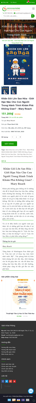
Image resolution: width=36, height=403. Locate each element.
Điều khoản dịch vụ (7, 354)
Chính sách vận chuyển (8, 366)
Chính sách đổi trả (7, 368)
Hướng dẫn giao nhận (8, 352)
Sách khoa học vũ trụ (12, 150)
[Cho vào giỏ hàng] (18, 294)
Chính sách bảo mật (7, 364)
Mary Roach (28, 152)
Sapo (31, 396)
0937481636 (8, 13)
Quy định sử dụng (7, 371)
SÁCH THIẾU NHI (18, 152)
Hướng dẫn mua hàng (8, 347)
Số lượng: (4, 137)
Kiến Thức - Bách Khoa (26, 150)
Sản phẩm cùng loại (9, 277)
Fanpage (7, 386)
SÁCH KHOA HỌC (7, 152)
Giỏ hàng (31, 2)
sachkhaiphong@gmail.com (24, 13)
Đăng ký (14, 2)
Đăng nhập (5, 2)
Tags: (3, 150)
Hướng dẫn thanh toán (8, 349)
